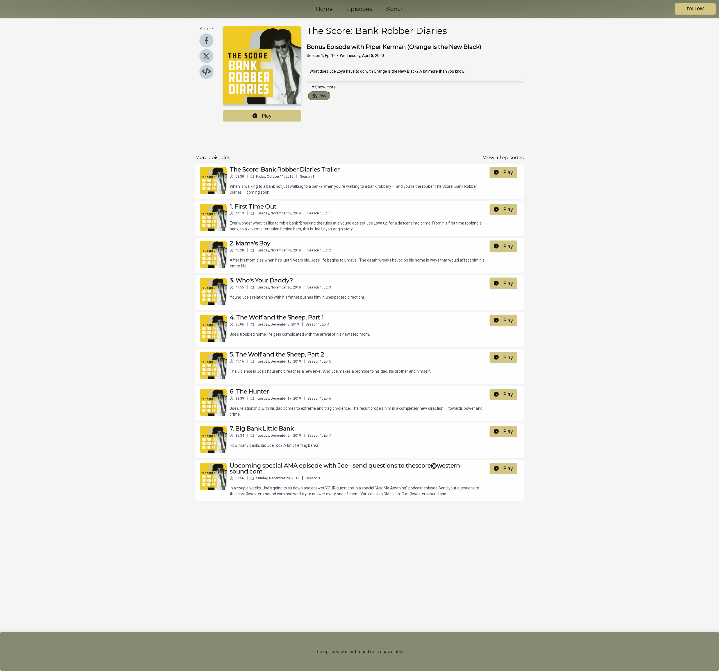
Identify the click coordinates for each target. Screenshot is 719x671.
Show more (325, 86)
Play (267, 116)
